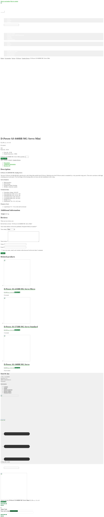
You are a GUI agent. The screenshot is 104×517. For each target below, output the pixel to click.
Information (7, 49)
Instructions (7, 23)
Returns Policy (11, 54)
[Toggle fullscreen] (4, 503)
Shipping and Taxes (12, 51)
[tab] (53, 163)
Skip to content (14, 1)
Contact (6, 7)
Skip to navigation (5, 1)
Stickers (9, 36)
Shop (5, 16)
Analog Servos (25, 58)
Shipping (6, 5)
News (8, 19)
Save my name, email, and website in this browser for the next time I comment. (23, 250)
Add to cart (3, 158)
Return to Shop (14, 511)
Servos (13, 58)
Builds (8, 21)
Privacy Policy (11, 55)
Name (3, 244)
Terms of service (11, 52)
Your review (4, 241)
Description (7, 163)
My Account (7, 8)
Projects (9, 20)
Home (5, 14)
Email (3, 247)
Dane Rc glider (11, 33)
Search (5, 466)
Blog (5, 17)
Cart (5, 471)
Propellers (9, 38)
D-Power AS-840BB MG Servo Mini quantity (12, 156)
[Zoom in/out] (6, 503)
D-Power (18, 58)
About (5, 388)
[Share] (3, 503)
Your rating (4, 229)
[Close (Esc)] (1, 503)
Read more (17, 368)
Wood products (11, 39)
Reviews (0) (7, 165)
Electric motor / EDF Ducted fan (15, 35)
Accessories (8, 58)
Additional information (10, 164)
